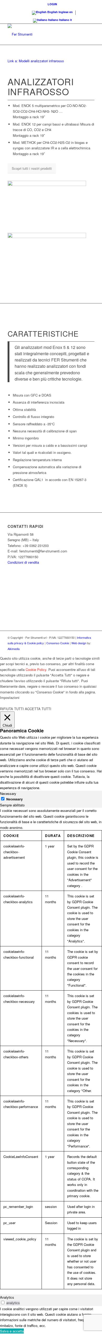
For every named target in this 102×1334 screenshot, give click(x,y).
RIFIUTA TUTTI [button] (12, 708)
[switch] (2, 1302)
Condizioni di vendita (23, 562)
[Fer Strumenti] (42, 34)
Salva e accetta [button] (12, 1331)
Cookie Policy (36, 669)
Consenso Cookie (57, 643)
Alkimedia (14, 649)
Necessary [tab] (8, 793)
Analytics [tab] (7, 1297)
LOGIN (52, 4)
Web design (78, 643)
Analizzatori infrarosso (41, 86)
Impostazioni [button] (9, 697)
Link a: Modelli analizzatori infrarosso (36, 60)
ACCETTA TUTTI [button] (38, 708)
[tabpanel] (51, 1048)
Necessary (14, 799)
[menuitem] (52, 4)
